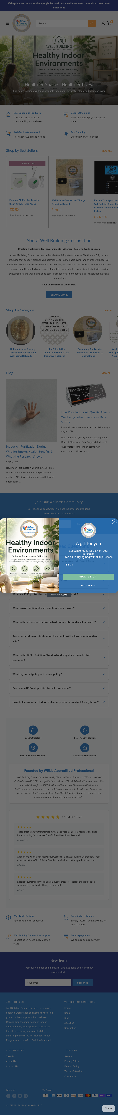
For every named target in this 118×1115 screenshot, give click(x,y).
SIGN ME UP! (88, 576)
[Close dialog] (114, 522)
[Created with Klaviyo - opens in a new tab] (59, 595)
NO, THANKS (88, 585)
